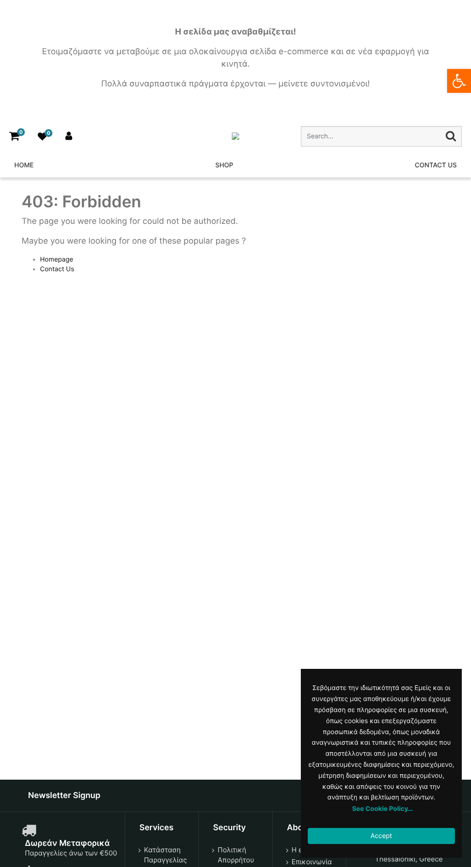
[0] (14, 136)
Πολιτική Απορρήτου (236, 855)
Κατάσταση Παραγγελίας (165, 855)
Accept (381, 836)
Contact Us (57, 269)
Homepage (56, 259)
